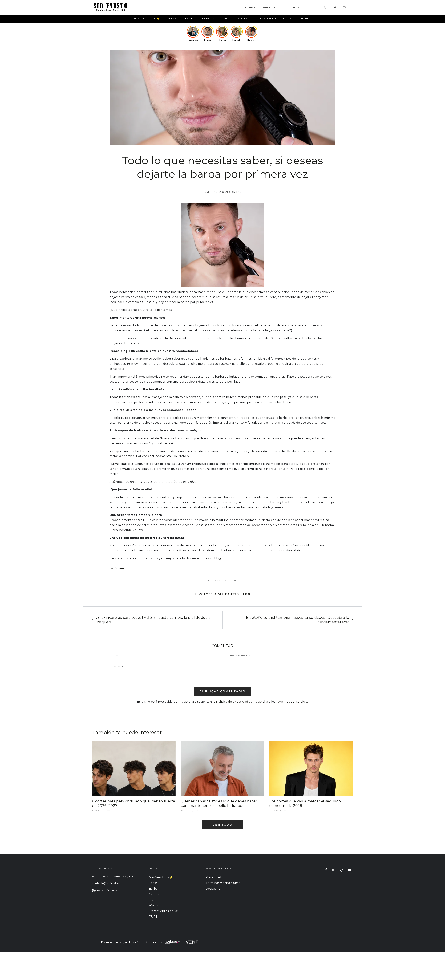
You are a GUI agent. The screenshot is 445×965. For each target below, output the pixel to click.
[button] (325, 7)
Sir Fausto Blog (226, 580)
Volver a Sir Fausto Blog (224, 594)
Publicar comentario (223, 691)
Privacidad (213, 877)
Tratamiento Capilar (163, 911)
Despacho (213, 888)
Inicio (211, 580)
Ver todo (222, 824)
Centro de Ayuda (122, 876)
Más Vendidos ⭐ (161, 877)
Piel (152, 899)
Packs (153, 883)
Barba (153, 888)
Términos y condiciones (223, 883)
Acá (112, 481)
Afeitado (155, 905)
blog (217, 558)
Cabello (154, 894)
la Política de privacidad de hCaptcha (241, 701)
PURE (153, 916)
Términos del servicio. (292, 701)
